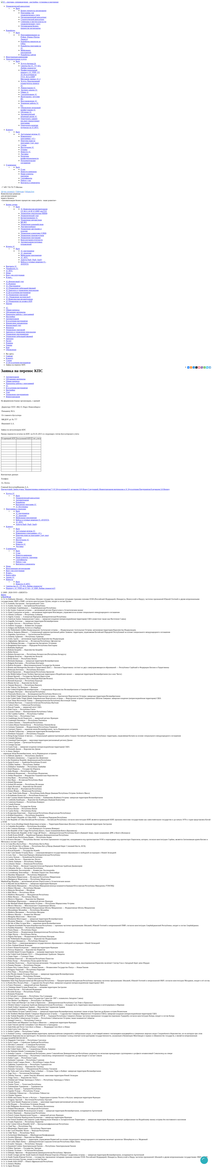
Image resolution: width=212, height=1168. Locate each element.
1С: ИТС (24, 257)
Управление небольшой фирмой (19, 336)
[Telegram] (210, 367)
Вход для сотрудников (15, 275)
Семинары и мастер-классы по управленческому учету (33, 23)
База (7, 347)
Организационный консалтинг (33, 17)
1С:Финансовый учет (15, 281)
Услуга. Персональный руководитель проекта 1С (30, 83)
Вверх (3, 595)
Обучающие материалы (16, 312)
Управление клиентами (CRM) (33, 233)
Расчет (8, 341)
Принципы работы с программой (20, 314)
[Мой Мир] (194, 367)
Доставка (24, 154)
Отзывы (24, 149)
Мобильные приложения (31, 255)
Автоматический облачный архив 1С (29, 115)
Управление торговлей (15, 330)
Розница (9, 343)
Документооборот (28, 227)
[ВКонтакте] (188, 367)
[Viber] (202, 367)
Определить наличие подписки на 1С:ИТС (30, 126)
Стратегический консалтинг (32, 19)
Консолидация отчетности (32, 240)
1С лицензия (26, 253)
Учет (8, 392)
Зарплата (9, 339)
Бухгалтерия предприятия (17, 321)
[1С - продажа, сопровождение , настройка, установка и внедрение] (30, 2)
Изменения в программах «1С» (28, 137)
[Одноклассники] (191, 367)
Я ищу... (9, 277)
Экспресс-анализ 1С (29, 90)
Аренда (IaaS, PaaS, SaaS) (31, 260)
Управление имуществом (31, 220)
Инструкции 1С (27, 147)
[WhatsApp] (204, 367)
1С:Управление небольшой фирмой (21, 288)
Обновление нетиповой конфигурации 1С (31, 109)
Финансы (10, 328)
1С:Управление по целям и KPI (19, 301)
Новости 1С (26, 152)
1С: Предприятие (13, 286)
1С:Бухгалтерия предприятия (18, 292)
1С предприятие (27, 251)
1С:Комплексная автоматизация (19, 299)
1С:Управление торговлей (17, 295)
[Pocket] (199, 367)
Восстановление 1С (29, 101)
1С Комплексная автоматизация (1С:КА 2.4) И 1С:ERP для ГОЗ (34, 210)
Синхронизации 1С (29, 94)
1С (7, 308)
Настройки (10, 316)
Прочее (9, 304)
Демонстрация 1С (28, 88)
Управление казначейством (32, 224)
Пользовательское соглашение (28, 162)
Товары (9, 345)
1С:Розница (11, 284)
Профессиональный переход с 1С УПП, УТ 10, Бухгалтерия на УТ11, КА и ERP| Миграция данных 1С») (30, 74)
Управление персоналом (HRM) (34, 213)
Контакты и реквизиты (30, 183)
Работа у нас (26, 180)
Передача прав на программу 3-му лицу (30, 142)
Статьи (23, 145)
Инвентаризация (13, 397)
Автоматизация (12, 319)
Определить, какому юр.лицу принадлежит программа (30, 121)
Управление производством (32, 235)
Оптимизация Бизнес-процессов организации (31, 27)
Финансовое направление (17, 323)
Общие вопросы (13, 310)
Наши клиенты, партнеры (27, 175)
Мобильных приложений (26, 51)
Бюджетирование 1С (29, 218)
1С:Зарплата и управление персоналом (22, 290)
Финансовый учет (13, 325)
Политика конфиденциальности (30, 157)
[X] (196, 367)
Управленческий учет (30, 216)
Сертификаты (26, 178)
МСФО (24, 222)
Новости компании (29, 172)
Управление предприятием (17, 334)
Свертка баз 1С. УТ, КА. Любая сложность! (31, 67)
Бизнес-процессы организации (33, 11)
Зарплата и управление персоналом (21, 332)
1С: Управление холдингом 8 (18, 297)
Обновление (11, 350)
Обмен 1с (25, 92)
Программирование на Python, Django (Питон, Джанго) (30, 37)
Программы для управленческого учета (30, 14)
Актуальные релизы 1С (30, 134)
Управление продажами (31, 238)
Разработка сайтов (28, 55)
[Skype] (207, 367)
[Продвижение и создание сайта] (6, 597)
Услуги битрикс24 (28, 63)
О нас (23, 169)
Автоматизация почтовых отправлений (31, 243)
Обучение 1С (26, 112)
